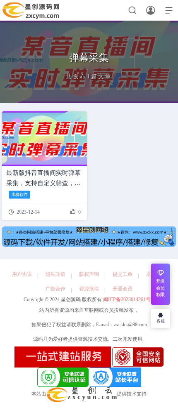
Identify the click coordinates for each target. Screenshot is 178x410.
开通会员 (122, 289)
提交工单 (122, 274)
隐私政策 (55, 274)
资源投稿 (89, 289)
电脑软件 (19, 194)
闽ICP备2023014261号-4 (128, 299)
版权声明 (89, 274)
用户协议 (22, 274)
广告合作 (55, 289)
